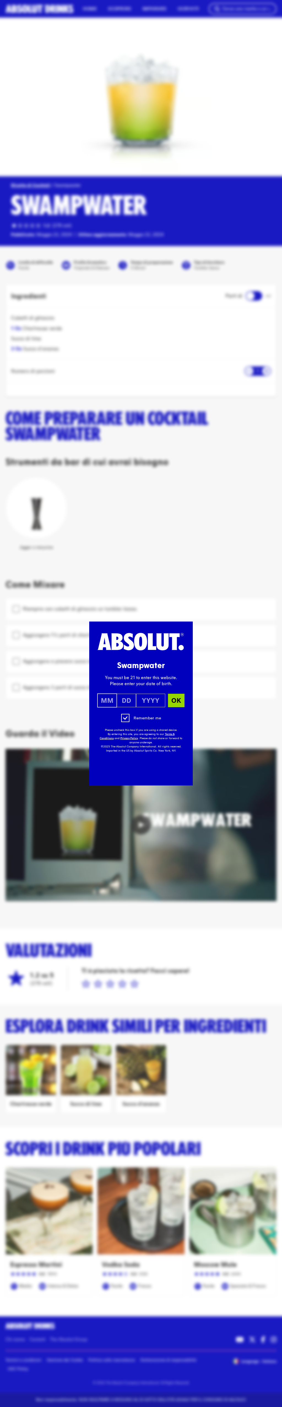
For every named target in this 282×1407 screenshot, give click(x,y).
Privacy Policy (129, 738)
